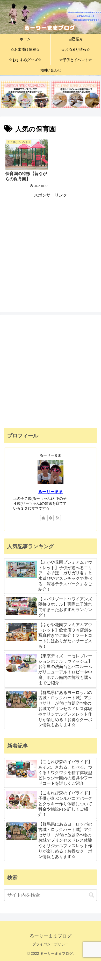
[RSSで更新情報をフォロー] (58, 518)
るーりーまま (50, 491)
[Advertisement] (50, 250)
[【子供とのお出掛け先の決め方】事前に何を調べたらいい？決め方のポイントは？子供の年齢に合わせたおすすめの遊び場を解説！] (25, 94)
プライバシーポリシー (50, 944)
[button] (91, 895)
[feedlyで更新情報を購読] (50, 518)
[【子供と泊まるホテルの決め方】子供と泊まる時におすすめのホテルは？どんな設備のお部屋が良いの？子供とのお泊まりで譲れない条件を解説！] (76, 94)
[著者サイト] (43, 518)
